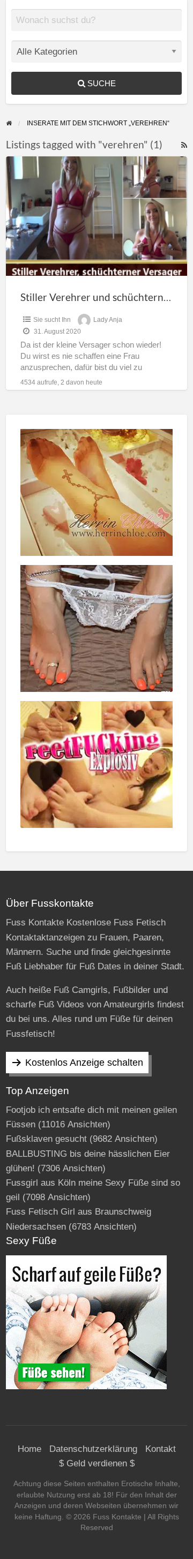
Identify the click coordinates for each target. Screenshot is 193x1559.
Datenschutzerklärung (93, 1449)
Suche (100, 83)
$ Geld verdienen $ (97, 1463)
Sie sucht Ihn (52, 319)
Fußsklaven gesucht (46, 1139)
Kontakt (160, 1449)
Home (29, 1449)
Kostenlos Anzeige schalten (84, 1062)
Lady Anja (107, 319)
